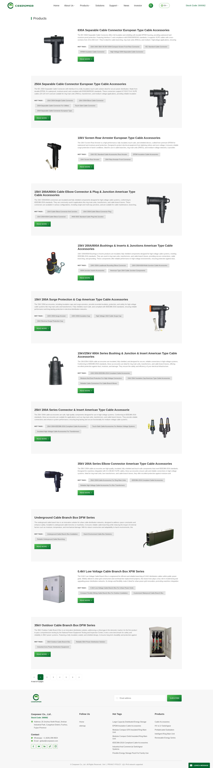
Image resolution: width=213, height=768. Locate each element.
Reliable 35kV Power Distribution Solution (90, 642)
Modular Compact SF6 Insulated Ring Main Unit (129, 731)
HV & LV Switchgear (163, 726)
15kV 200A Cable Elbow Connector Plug (97, 211)
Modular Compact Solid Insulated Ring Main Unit (129, 737)
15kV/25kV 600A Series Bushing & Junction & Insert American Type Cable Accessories (127, 355)
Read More (85, 59)
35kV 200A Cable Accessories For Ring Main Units (108, 480)
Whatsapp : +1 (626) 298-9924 (46, 738)
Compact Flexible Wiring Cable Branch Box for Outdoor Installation (104, 593)
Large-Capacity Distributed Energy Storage (129, 722)
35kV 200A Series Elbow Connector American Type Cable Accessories (125, 463)
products (84, 5)
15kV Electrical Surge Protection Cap (50, 321)
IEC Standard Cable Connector (156, 47)
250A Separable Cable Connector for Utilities (53, 106)
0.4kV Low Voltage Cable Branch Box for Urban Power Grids (112, 588)
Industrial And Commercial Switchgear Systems (127, 748)
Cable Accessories (162, 722)
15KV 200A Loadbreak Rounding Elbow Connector (108, 265)
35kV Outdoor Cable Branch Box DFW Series (64, 625)
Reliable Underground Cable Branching (51, 539)
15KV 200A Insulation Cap (81, 316)
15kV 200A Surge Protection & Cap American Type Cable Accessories (81, 299)
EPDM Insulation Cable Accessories (145, 154)
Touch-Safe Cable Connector (85, 106)
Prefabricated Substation (164, 730)
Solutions (99, 5)
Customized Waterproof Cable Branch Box (148, 593)
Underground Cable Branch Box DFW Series (64, 517)
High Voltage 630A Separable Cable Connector (126, 52)
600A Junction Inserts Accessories (92, 270)
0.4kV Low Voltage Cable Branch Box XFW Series (111, 571)
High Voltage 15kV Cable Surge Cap (108, 316)
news (126, 5)
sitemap (82, 726)
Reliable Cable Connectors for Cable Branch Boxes (98, 383)
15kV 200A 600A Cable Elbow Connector (51, 217)
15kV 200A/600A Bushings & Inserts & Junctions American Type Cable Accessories (125, 247)
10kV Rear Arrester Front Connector (118, 159)
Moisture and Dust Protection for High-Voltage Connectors (101, 378)
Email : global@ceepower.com (46, 741)
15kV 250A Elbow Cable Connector (91, 100)
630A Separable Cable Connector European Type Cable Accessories (123, 30)
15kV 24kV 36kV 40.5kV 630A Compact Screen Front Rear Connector (115, 47)
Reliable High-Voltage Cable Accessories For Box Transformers (102, 485)
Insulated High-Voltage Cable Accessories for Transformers (58, 431)
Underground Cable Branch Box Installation (62, 534)
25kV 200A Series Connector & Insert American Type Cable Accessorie (81, 409)
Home (56, 5)
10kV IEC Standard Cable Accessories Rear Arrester (109, 154)
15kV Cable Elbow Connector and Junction (62, 211)
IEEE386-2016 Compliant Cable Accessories (147, 480)
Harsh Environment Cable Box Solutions (98, 534)
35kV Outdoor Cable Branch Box (58, 642)
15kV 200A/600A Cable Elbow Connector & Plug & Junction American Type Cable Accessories (84, 193)
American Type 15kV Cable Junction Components (127, 270)
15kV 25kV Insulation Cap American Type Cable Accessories (149, 378)
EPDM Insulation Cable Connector (92, 52)
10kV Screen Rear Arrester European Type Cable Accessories (119, 138)
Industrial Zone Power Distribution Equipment (53, 647)
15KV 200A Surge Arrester (56, 316)
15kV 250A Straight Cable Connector (60, 100)
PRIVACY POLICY (114, 764)
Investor (138, 5)
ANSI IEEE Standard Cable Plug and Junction (88, 217)
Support (113, 5)
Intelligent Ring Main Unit (165, 734)
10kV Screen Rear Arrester (89, 159)
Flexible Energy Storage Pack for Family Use (130, 753)
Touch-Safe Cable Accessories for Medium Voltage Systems (113, 426)
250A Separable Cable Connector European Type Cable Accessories (80, 84)
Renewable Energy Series (165, 738)
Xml (103, 764)
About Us (68, 5)
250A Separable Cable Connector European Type (54, 111)
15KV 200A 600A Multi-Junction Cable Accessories (149, 265)
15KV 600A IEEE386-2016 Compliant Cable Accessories (110, 373)
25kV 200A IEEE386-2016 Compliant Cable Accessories (66, 426)
